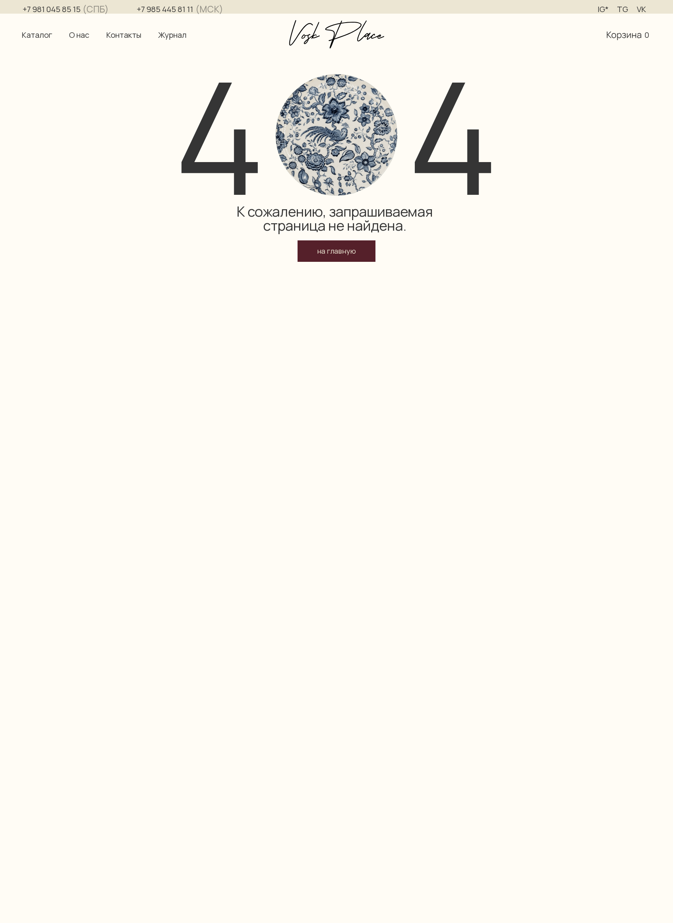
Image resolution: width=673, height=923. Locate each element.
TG (622, 9)
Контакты (123, 35)
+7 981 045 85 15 (52, 9)
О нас (79, 35)
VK (641, 9)
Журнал (172, 35)
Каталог (37, 35)
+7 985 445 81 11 (165, 9)
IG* (603, 9)
